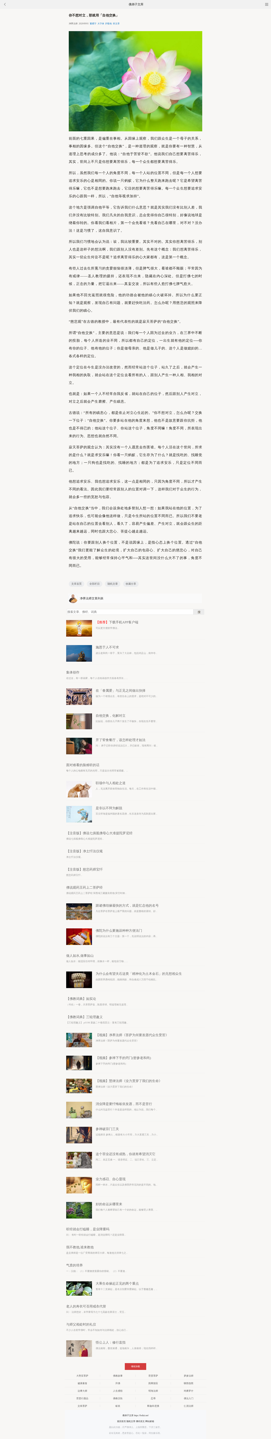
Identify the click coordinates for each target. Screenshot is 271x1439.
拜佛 (117, 1383)
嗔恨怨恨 (188, 1383)
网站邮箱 (149, 1421)
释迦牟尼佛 (153, 1406)
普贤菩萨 (153, 1376)
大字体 (101, 23)
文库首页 (76, 583)
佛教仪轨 (118, 1398)
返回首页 (121, 1421)
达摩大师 (82, 1391)
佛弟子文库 (136, 4)
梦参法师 (188, 1376)
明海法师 (153, 1391)
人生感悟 (118, 1391)
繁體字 (93, 23)
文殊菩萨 (82, 1406)
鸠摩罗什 (188, 1391)
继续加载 (135, 1366)
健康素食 (82, 1383)
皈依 (117, 1406)
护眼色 (108, 23)
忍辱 (153, 1398)
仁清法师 (188, 1406)
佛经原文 (140, 1421)
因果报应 (153, 1383)
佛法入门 (188, 1398)
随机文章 (112, 583)
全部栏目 (94, 583)
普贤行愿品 (82, 1398)
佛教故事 (118, 1376)
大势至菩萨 (82, 1376)
